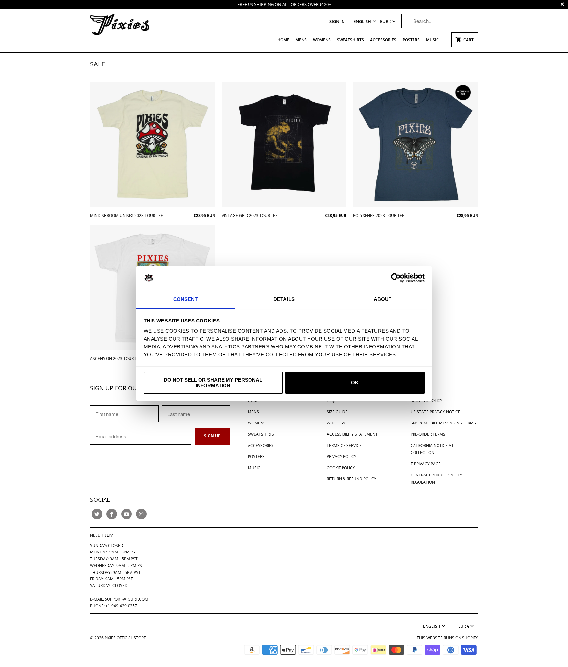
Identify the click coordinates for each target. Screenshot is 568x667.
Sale (97, 64)
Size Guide (337, 412)
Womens (322, 40)
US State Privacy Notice (435, 412)
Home (283, 40)
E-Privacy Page (426, 464)
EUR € (385, 21)
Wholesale (338, 423)
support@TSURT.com (126, 599)
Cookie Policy (341, 468)
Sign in (337, 21)
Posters (411, 40)
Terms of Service (344, 445)
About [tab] (383, 299)
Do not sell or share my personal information (213, 382)
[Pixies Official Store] (119, 24)
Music (432, 40)
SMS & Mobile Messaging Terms (443, 423)
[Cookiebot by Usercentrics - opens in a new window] (396, 278)
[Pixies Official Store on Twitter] (97, 514)
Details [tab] (284, 299)
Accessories (383, 40)
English (362, 21)
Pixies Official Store (125, 638)
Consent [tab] (185, 299)
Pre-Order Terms (428, 434)
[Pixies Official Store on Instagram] (141, 514)
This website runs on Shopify (447, 638)
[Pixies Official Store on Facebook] (111, 514)
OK (355, 382)
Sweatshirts (350, 40)
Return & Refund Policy (351, 479)
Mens (301, 40)
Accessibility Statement (352, 434)
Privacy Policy (341, 456)
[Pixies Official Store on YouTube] (126, 514)
